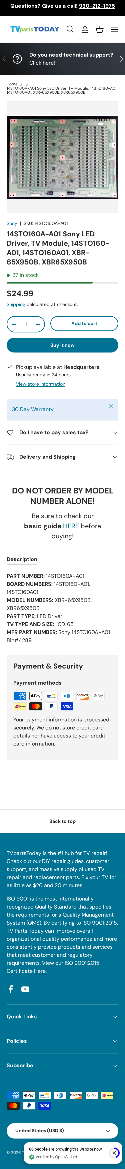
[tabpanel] (62, 608)
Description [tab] (22, 559)
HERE (71, 526)
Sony (12, 223)
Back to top (62, 821)
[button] (99, 29)
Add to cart (84, 323)
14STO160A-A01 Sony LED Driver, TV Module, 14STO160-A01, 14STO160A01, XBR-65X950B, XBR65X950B (62, 90)
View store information (40, 384)
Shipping (16, 304)
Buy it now (62, 345)
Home (12, 84)
